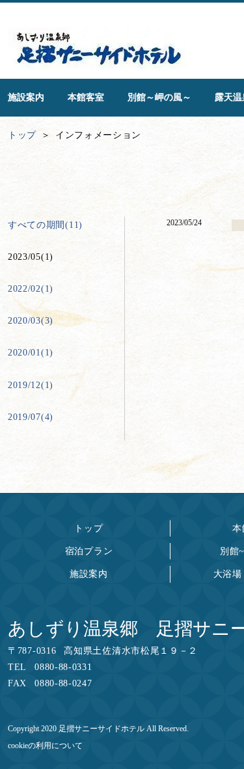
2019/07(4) (30, 417)
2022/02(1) (30, 289)
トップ (88, 528)
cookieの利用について (45, 745)
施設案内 (89, 574)
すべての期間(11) (45, 225)
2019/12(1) (30, 385)
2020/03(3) (30, 321)
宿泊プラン (89, 551)
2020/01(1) (30, 352)
